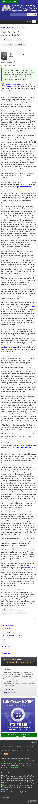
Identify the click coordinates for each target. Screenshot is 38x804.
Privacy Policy (14, 767)
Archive (29, 662)
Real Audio (21, 662)
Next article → (20, 40)
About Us (20, 746)
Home (3, 27)
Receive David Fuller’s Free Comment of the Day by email (19, 735)
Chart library (30, 746)
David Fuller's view (13, 84)
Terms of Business (20, 761)
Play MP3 (11, 662)
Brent (28, 307)
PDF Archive (15, 750)
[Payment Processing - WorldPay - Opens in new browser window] (7, 797)
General (10, 27)
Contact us (25, 750)
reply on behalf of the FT (25, 187)
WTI (33, 307)
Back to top (32, 618)
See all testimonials (9, 692)
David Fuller (26, 55)
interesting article (12, 86)
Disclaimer (9, 763)
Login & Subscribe (9, 1)
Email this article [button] (21, 44)
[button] (35, 14)
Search (30, 15)
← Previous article (8, 40)
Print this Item (8, 44)
